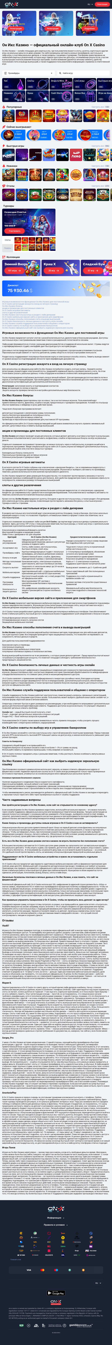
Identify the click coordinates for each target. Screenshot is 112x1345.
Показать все (15, 1260)
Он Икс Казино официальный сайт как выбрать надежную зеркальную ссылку (37, 328)
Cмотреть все (100, 146)
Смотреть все (100, 107)
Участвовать (14, 231)
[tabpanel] (19, 23)
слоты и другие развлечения (15, 312)
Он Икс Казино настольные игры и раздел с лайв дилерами (28, 315)
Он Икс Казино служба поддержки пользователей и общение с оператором (36, 323)
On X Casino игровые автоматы (16, 310)
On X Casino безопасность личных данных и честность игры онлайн (32, 321)
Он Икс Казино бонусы (12, 306)
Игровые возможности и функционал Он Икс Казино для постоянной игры (35, 302)
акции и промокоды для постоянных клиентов (23, 308)
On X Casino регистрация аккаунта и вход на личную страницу (30, 304)
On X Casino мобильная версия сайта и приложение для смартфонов (32, 317)
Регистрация (102, 4)
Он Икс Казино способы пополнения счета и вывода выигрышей (31, 319)
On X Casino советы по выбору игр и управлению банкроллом (29, 326)
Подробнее (90, 28)
